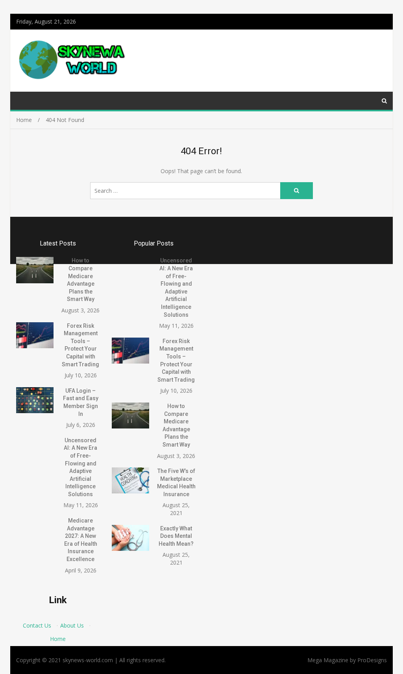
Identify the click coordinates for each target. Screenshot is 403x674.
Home (58, 639)
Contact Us (37, 625)
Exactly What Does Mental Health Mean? (176, 536)
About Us (72, 625)
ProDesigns (372, 660)
